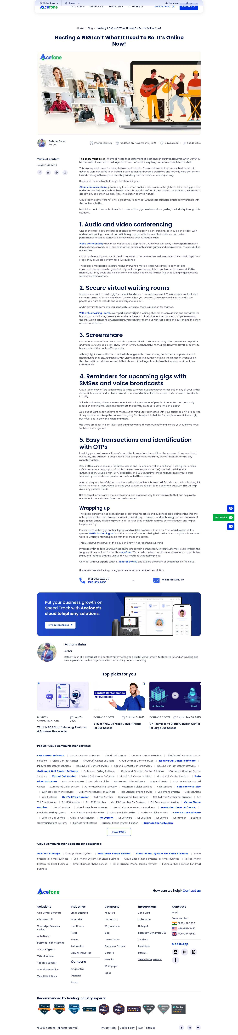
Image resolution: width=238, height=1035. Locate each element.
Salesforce (144, 919)
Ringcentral (77, 969)
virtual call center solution (135, 776)
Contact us (192, 890)
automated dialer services (137, 786)
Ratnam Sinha (75, 644)
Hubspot (143, 926)
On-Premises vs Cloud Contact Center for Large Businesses (174, 726)
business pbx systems (85, 823)
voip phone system (169, 791)
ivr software (125, 817)
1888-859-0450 (128, 561)
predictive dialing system (51, 812)
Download (174, 3)
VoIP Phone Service (47, 969)
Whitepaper (111, 966)
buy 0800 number (96, 802)
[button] (49, 3)
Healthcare (77, 926)
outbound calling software (99, 771)
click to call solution (82, 817)
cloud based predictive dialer (88, 812)
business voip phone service (58, 791)
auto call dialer (159, 781)
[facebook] (181, 1027)
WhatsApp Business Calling (48, 928)
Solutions (95, 6)
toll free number (103, 797)
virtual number (62, 807)
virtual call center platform (173, 776)
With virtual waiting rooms (94, 313)
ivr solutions (144, 817)
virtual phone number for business (134, 807)
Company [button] (135, 6)
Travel (74, 939)
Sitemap (150, 1027)
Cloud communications (93, 187)
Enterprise (76, 919)
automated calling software (101, 786)
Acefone (126, 552)
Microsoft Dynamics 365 (152, 932)
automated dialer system (64, 786)
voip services (164, 786)
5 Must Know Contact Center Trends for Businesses (117, 726)
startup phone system (78, 853)
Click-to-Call (45, 919)
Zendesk (143, 939)
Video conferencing (91, 243)
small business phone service (90, 864)
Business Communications (48, 719)
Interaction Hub (103, 143)
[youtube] (198, 1027)
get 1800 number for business (128, 802)
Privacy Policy (109, 1027)
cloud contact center (65, 760)
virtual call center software (97, 776)
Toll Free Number (47, 962)
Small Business (79, 912)
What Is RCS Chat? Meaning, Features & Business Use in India (62, 729)
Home (80, 28)
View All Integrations (150, 959)
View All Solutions (47, 976)
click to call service (53, 817)
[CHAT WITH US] (231, 527)
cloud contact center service (136, 760)
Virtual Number (46, 956)
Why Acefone (112, 926)
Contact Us (111, 919)
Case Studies (112, 939)
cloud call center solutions (98, 760)
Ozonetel (76, 975)
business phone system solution (120, 823)
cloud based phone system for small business (151, 858)
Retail (74, 932)
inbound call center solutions (54, 766)
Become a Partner (115, 946)
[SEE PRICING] (231, 508)
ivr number (179, 817)
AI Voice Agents (46, 949)
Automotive (77, 946)
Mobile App (180, 944)
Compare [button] (78, 961)
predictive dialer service (154, 812)
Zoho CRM (144, 912)
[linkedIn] (189, 1027)
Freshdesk (144, 946)
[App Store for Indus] (175, 960)
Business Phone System (50, 942)
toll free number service (165, 802)
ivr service (162, 817)
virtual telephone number (92, 807)
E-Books (109, 959)
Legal (108, 973)
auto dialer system (73, 781)
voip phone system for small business (96, 858)
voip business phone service (136, 791)
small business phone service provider (135, 864)
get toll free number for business (172, 797)
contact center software (85, 755)
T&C (140, 1027)
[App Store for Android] (184, 952)
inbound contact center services (133, 766)
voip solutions (193, 791)
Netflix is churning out (101, 533)
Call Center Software (49, 912)
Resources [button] (115, 6)
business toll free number (133, 797)
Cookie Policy (127, 1027)
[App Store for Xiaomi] (193, 952)
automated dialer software (129, 781)
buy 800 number (71, 802)
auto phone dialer (99, 781)
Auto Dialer (43, 936)
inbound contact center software (176, 766)
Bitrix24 (142, 952)
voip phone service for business (97, 791)
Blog (90, 28)
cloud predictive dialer (123, 812)
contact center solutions (146, 755)
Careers (109, 952)
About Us (110, 912)
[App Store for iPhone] (175, 952)
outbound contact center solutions (142, 771)
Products (77, 6)
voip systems (49, 797)
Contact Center (103, 717)
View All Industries (81, 952)
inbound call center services (92, 766)
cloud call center (115, 755)
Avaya (74, 982)
